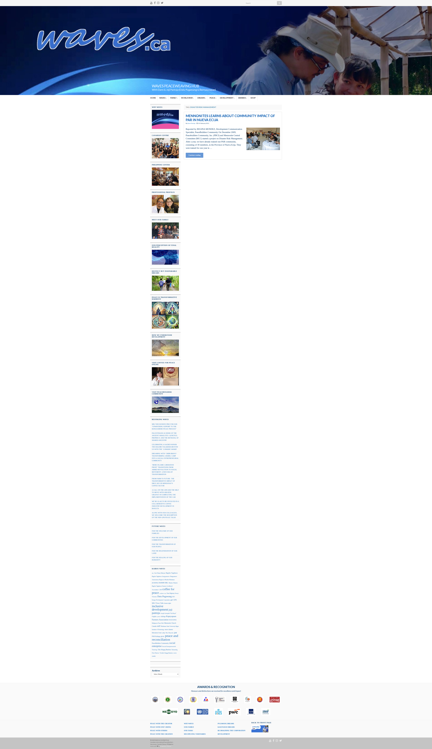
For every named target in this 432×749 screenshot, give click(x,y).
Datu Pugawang (164, 596)
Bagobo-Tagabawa (172, 573)
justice (158, 616)
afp (153, 573)
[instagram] (158, 2)
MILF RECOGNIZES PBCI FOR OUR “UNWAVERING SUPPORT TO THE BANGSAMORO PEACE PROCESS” (164, 426)
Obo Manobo (169, 633)
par (175, 632)
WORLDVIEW (187, 98)
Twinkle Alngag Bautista (166, 653)
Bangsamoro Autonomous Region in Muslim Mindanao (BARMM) (164, 580)
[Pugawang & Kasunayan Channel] (151, 2)
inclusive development (160, 607)
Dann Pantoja (191, 123)
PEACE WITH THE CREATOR (161, 723)
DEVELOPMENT (227, 98)
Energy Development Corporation (161, 600)
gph (171, 600)
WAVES (162, 98)
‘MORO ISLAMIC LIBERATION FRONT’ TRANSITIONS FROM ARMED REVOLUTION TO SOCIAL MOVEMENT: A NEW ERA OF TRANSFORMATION (164, 469)
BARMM (161, 583)
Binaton (171, 583)
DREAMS (201, 98)
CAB (160, 590)
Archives (156, 670)
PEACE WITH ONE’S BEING (160, 727)
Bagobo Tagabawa (157, 576)
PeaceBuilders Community (160, 643)
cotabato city (162, 593)
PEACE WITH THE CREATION (161, 734)
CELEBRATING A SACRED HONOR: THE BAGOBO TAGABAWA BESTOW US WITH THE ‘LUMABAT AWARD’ (165, 447)
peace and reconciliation (165, 637)
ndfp (163, 633)
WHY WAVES (189, 723)
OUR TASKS (188, 730)
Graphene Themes (165, 746)
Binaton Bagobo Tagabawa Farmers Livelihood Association (165, 586)
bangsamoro (166, 576)
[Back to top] (427, 744)
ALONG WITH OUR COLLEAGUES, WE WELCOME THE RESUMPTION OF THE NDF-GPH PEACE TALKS (164, 515)
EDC (173, 596)
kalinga (163, 616)
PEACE (213, 98)
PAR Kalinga (156, 636)
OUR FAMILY (189, 727)
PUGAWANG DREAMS (226, 723)
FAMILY (173, 98)
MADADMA (173, 620)
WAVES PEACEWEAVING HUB (175, 86)
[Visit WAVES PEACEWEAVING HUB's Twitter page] (162, 2)
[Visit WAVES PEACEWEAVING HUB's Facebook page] (155, 2)
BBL (166, 583)
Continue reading (194, 155)
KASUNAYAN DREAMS (226, 727)
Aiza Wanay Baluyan (159, 573)
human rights (167, 603)
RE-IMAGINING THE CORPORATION (231, 730)
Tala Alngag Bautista (164, 650)
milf (158, 626)
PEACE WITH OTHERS (158, 730)
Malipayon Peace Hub (158, 623)
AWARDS (242, 98)
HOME (153, 98)
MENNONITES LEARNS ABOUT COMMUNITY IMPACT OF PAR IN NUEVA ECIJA (230, 118)
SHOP (253, 98)
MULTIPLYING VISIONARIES (195, 734)
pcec (162, 636)
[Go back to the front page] (216, 50)
